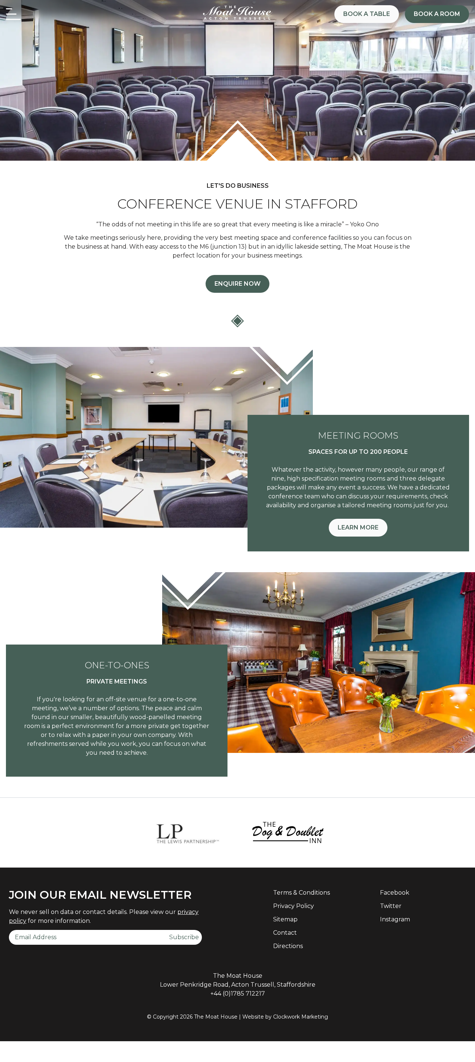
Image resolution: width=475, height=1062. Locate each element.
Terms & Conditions (301, 892)
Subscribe (184, 937)
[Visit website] (187, 833)
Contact (285, 932)
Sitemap (285, 919)
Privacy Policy (293, 905)
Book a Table (366, 13)
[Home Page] (237, 13)
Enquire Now (237, 283)
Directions (288, 946)
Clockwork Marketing (300, 1016)
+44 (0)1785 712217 (237, 993)
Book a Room (437, 13)
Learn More (358, 527)
